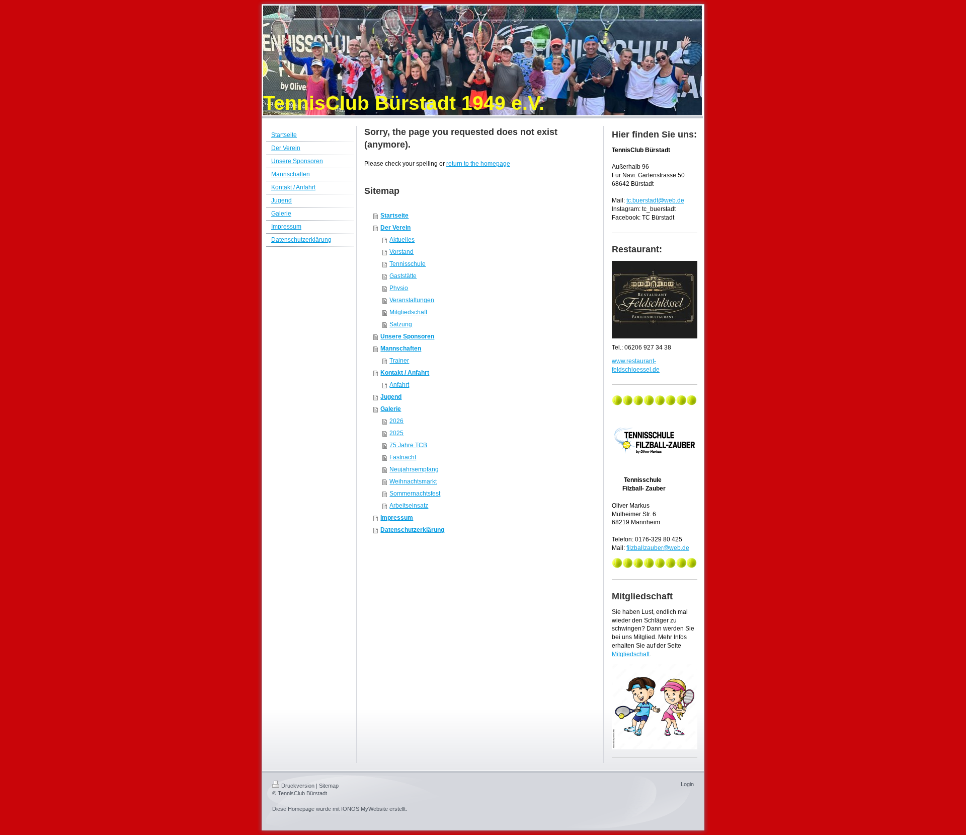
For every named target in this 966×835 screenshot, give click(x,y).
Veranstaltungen (411, 300)
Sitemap (329, 786)
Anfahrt (399, 384)
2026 (396, 421)
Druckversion (297, 786)
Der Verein (395, 227)
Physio (398, 288)
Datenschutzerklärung (412, 529)
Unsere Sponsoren (407, 336)
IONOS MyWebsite (364, 809)
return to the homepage (478, 163)
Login (687, 784)
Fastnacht (402, 457)
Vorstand (401, 251)
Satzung (400, 324)
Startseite (394, 215)
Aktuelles (402, 239)
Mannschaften (400, 348)
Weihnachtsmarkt (413, 481)
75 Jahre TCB (408, 445)
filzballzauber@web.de (657, 547)
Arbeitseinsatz (408, 505)
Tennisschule (407, 263)
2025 (396, 433)
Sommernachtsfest (414, 493)
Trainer (399, 360)
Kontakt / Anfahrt (404, 372)
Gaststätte (403, 276)
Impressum (396, 517)
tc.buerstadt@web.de (655, 200)
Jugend (390, 396)
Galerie (390, 408)
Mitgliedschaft (408, 312)
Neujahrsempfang (414, 469)
